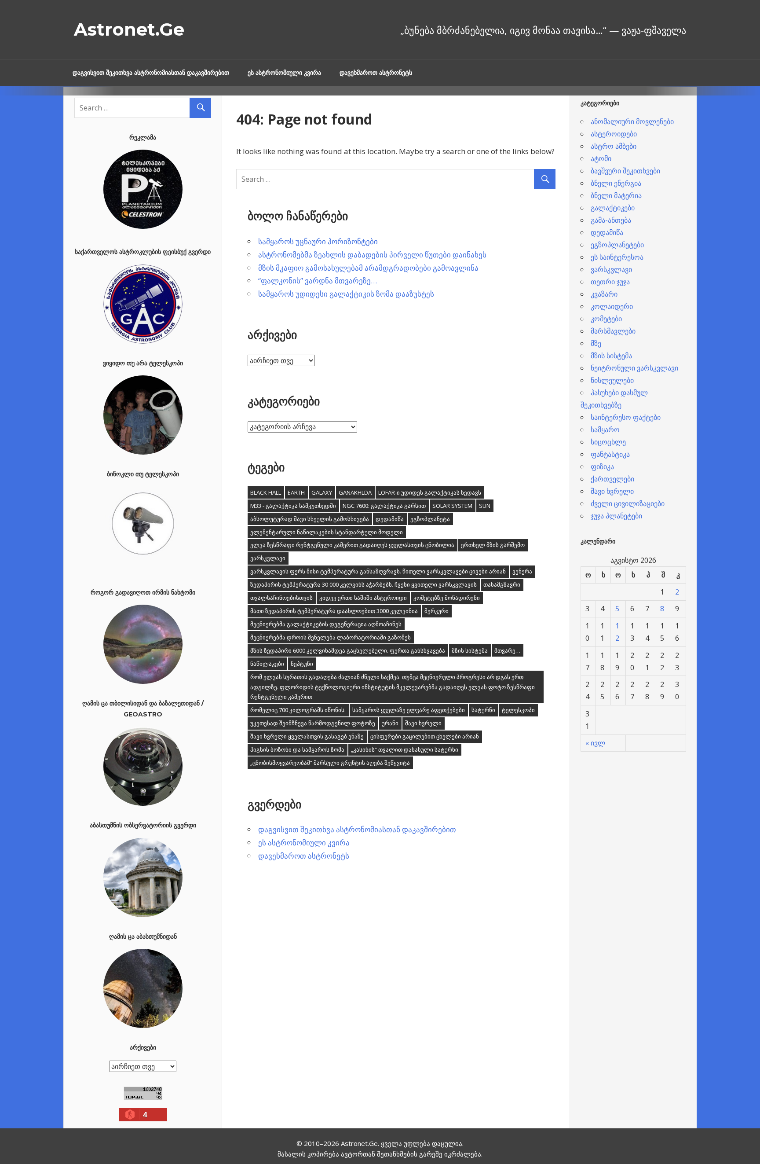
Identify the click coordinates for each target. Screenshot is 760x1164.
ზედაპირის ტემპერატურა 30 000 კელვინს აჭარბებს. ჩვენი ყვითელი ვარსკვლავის (363, 584)
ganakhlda (355, 492)
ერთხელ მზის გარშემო (493, 545)
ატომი (601, 158)
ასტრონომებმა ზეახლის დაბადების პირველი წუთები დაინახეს (372, 255)
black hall (265, 492)
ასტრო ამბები (613, 146)
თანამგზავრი (501, 584)
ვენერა (522, 571)
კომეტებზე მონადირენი (446, 598)
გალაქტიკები (613, 208)
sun (484, 506)
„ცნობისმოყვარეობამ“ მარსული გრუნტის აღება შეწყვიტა (330, 763)
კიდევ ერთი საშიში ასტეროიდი (363, 598)
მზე (596, 343)
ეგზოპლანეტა (430, 519)
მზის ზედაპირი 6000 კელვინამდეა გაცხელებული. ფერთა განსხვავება (347, 650)
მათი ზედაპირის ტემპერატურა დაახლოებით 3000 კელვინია (334, 611)
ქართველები (612, 479)
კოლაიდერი (612, 306)
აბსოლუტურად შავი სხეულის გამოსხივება (309, 519)
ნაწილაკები (267, 664)
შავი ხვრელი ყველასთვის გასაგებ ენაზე (307, 736)
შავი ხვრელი (423, 723)
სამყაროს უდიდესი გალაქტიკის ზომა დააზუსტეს (346, 294)
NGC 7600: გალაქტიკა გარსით (384, 506)
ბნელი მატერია (616, 195)
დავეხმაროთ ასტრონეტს (376, 73)
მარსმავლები (613, 331)
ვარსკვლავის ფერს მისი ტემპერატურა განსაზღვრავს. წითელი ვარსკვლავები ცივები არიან (378, 571)
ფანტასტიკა (610, 454)
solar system (452, 506)
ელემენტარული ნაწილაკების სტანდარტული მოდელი (326, 532)
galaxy (321, 492)
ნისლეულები (612, 380)
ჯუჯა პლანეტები (616, 516)
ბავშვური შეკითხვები (625, 171)
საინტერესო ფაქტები (626, 417)
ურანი (390, 723)
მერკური (436, 611)
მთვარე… (507, 650)
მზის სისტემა (470, 650)
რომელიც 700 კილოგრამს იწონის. (298, 710)
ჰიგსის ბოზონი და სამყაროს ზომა (297, 749)
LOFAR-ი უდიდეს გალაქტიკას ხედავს (429, 492)
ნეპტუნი (302, 664)
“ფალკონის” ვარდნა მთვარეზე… (317, 280)
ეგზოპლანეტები (617, 245)
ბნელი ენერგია (616, 183)
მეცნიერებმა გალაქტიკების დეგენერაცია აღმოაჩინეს (326, 624)
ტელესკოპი (518, 710)
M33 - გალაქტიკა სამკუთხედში (293, 506)
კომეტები (606, 318)
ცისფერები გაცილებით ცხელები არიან (424, 736)
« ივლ (595, 743)
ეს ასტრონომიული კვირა (284, 73)
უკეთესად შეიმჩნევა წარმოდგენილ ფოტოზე (312, 723)
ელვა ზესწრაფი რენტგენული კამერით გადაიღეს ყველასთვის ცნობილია (352, 545)
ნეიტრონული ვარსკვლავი (634, 368)
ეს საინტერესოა (617, 257)
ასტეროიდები (614, 134)
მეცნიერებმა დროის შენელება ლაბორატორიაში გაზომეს (330, 637)
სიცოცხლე (608, 442)
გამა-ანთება (611, 220)
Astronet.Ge (129, 29)
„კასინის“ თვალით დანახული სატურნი (404, 749)
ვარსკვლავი (267, 558)
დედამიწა (390, 519)
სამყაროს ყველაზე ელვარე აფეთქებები (408, 710)
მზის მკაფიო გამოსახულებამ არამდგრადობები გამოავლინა (368, 268)
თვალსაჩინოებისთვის (281, 598)
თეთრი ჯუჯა (610, 281)
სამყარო (605, 429)
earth (296, 492)
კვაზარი (604, 294)
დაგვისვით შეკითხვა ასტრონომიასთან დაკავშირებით (151, 73)
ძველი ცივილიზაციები (628, 503)
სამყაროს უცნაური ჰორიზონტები (318, 241)
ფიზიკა (602, 466)
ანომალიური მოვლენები (632, 121)
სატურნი (483, 710)
